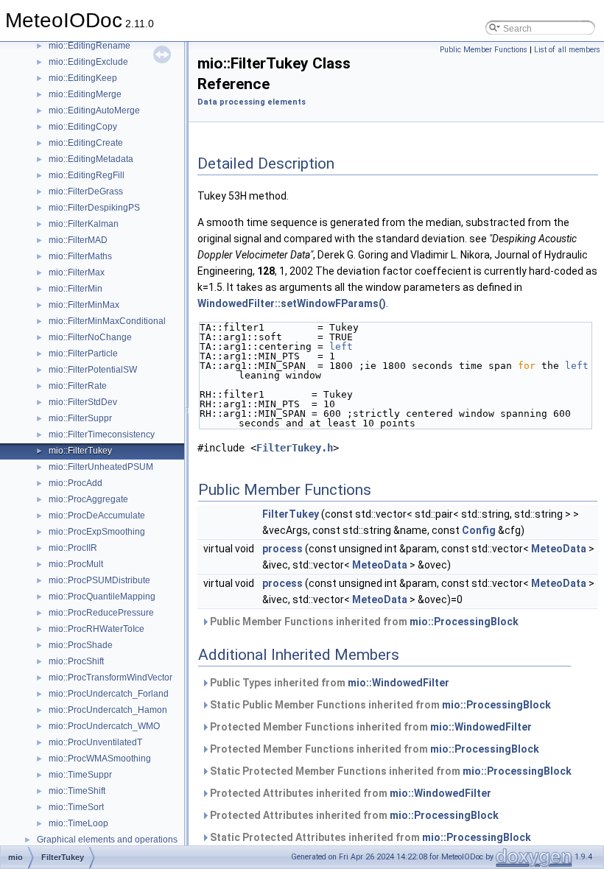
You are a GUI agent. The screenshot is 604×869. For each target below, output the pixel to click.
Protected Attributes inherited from (349, 793)
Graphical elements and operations (107, 839)
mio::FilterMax (77, 272)
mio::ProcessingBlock (464, 621)
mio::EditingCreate (86, 143)
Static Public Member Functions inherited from (379, 705)
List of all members (567, 49)
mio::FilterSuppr (80, 418)
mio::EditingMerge (85, 94)
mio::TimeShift (77, 791)
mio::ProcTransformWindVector (110, 677)
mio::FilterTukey (80, 451)
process (282, 549)
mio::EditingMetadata (91, 159)
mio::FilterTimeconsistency (102, 434)
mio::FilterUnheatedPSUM (101, 467)
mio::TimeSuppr (80, 775)
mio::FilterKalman (84, 224)
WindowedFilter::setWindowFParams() (291, 303)
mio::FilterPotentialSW (93, 370)
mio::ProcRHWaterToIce (96, 629)
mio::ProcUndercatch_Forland (109, 694)
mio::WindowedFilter (398, 683)
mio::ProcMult (76, 564)
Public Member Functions (483, 49)
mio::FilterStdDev (83, 402)
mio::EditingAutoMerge (94, 110)
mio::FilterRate (78, 386)
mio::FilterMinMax (84, 305)
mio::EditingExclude (88, 62)
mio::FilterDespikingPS (94, 208)
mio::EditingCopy (83, 127)
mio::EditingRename (89, 46)
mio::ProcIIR (73, 548)
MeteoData (558, 549)
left (341, 346)
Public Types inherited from (328, 683)
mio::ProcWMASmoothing (100, 758)
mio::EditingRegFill (86, 175)
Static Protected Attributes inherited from (369, 837)
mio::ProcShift (76, 661)
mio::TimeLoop (78, 823)
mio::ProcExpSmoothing (97, 532)
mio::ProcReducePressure (101, 613)
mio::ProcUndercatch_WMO (104, 726)
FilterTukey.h (294, 448)
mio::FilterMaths (80, 256)
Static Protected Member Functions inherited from (390, 771)
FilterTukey (290, 514)
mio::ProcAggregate (88, 499)
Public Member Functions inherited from (363, 621)
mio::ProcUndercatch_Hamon (108, 710)
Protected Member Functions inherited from (370, 727)
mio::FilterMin (75, 289)
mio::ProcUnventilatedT (95, 742)
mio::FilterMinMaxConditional (107, 321)
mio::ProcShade (81, 645)
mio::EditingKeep (83, 78)
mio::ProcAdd (75, 483)
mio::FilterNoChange (90, 337)
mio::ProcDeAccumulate (97, 515)
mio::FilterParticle (83, 353)
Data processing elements (251, 102)
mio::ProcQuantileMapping (102, 596)
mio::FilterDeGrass (86, 191)
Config (479, 530)
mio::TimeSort (76, 807)
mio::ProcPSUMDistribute (99, 580)
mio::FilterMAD (78, 240)
